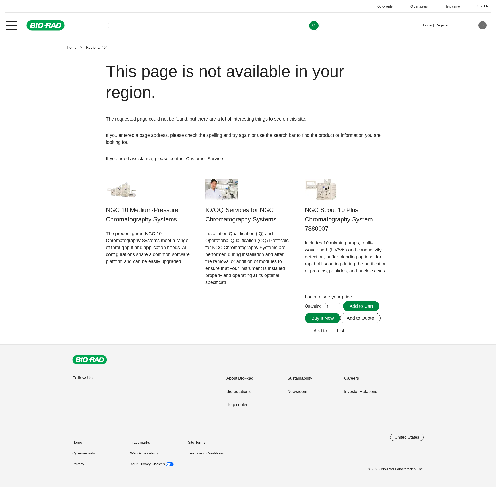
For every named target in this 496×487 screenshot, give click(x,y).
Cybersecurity (83, 453)
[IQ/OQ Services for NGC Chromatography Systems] (221, 192)
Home (72, 47)
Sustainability (299, 378)
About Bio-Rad (239, 378)
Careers (351, 378)
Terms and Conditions (206, 453)
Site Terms (196, 442)
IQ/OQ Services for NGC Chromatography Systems (240, 214)
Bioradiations (238, 391)
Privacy (78, 464)
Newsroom (297, 391)
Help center (236, 404)
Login (311, 296)
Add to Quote (360, 318)
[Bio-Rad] (89, 359)
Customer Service (204, 158)
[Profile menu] (460, 25)
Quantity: (313, 306)
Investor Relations (360, 391)
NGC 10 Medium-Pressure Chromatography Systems (142, 214)
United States (406, 437)
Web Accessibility (144, 453)
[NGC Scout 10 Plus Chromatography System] (321, 192)
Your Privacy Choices (148, 464)
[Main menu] (11, 25)
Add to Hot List (329, 330)
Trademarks (140, 442)
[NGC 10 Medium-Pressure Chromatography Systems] (122, 192)
